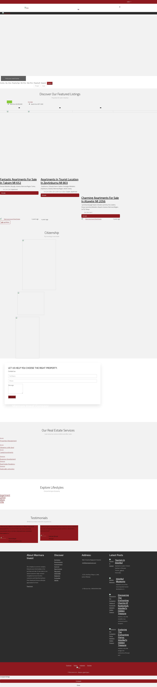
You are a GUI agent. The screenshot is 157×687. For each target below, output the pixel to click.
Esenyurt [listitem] (56, 567)
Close (78, 685)
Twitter (76, 665)
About (37, 9)
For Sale (30, 102)
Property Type (16, 83)
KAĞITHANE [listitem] (57, 573)
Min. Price (23, 83)
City (6, 83)
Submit (12, 397)
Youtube (89, 665)
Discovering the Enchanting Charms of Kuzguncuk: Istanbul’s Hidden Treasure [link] (123, 604)
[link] (111, 563)
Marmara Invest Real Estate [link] (12, 219)
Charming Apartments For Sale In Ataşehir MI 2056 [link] (100, 199)
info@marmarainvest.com (89, 563)
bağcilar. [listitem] (56, 580)
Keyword (43, 83)
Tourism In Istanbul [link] (120, 561)
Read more (30, 586)
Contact (73, 9)
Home (31, 9)
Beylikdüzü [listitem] (57, 560)
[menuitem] (126, 7)
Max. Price (30, 83)
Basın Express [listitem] (58, 569)
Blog (68, 9)
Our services (60, 9)
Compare (78, 681)
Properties (43, 9)
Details (3, 193)
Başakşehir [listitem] (57, 576)
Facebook (68, 665)
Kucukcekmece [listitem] (58, 564)
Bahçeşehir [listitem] (57, 571)
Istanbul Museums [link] (120, 580)
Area (9, 83)
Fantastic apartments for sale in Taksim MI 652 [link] (18, 181)
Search (50, 83)
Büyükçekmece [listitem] (58, 562)
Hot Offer (51, 9)
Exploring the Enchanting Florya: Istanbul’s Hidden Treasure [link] (123, 637)
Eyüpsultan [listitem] (57, 578)
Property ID (37, 83)
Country (2, 83)
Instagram (82, 665)
